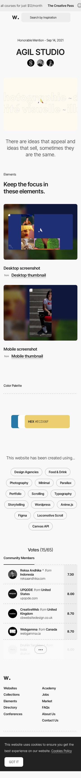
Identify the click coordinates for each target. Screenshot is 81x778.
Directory (10, 707)
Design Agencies (26, 472)
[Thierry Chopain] (50, 62)
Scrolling (38, 494)
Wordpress (42, 504)
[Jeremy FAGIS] (40, 62)
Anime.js (67, 504)
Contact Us (50, 720)
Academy (49, 688)
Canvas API (40, 526)
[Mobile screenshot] (40, 313)
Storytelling (16, 504)
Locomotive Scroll (50, 515)
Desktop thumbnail (28, 275)
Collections (12, 694)
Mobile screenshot (20, 349)
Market (47, 701)
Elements (10, 701)
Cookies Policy (61, 750)
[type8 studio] (30, 62)
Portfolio (15, 494)
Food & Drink (58, 472)
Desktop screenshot (22, 268)
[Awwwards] (15, 17)
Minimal (44, 483)
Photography (19, 483)
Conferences (13, 714)
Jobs (45, 694)
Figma (22, 515)
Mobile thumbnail (27, 356)
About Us (48, 714)
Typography (63, 494)
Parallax (65, 483)
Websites (10, 688)
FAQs (46, 707)
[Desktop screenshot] (40, 232)
